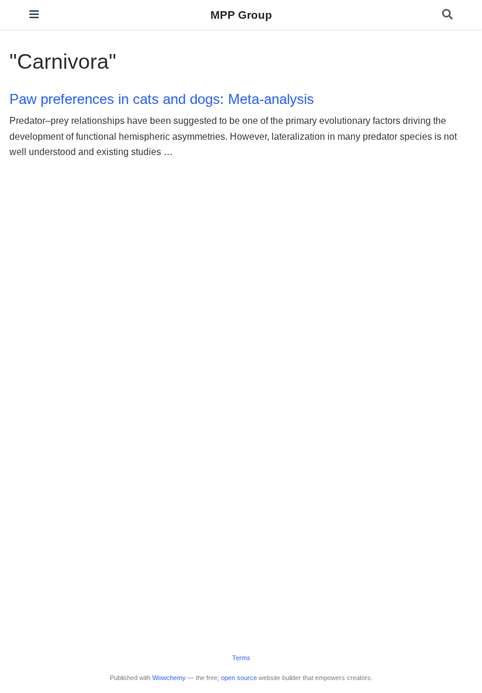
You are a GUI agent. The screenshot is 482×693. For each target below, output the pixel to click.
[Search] (447, 15)
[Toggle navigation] (34, 14)
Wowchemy (169, 677)
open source (239, 677)
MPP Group (241, 14)
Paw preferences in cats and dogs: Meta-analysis (161, 99)
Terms (241, 657)
